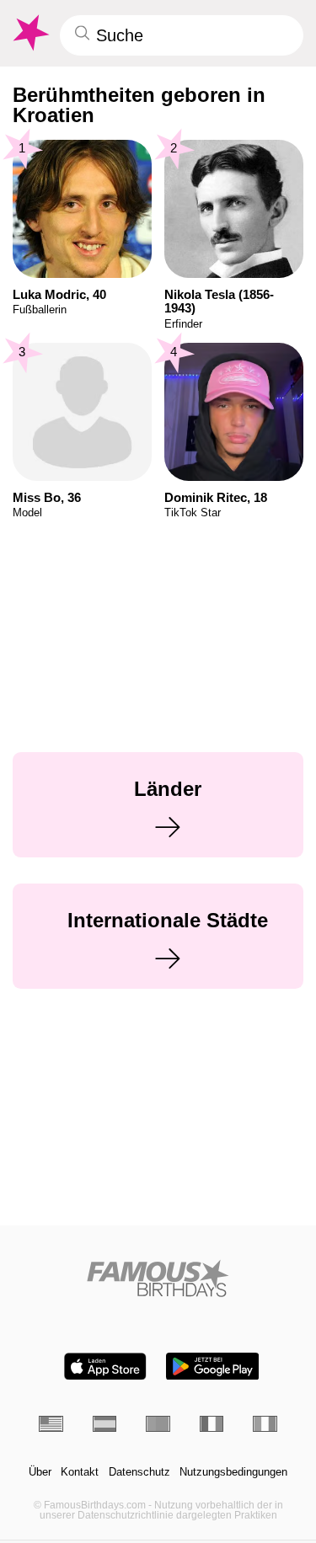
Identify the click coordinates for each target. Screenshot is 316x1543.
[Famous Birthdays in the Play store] (212, 1366)
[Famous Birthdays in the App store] (105, 1366)
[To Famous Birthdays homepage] (29, 32)
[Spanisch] (105, 1424)
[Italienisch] (265, 1424)
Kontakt (80, 1472)
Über (40, 1472)
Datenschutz (139, 1472)
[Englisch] (51, 1424)
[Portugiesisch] (158, 1424)
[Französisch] (212, 1424)
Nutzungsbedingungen (233, 1472)
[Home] (158, 1278)
